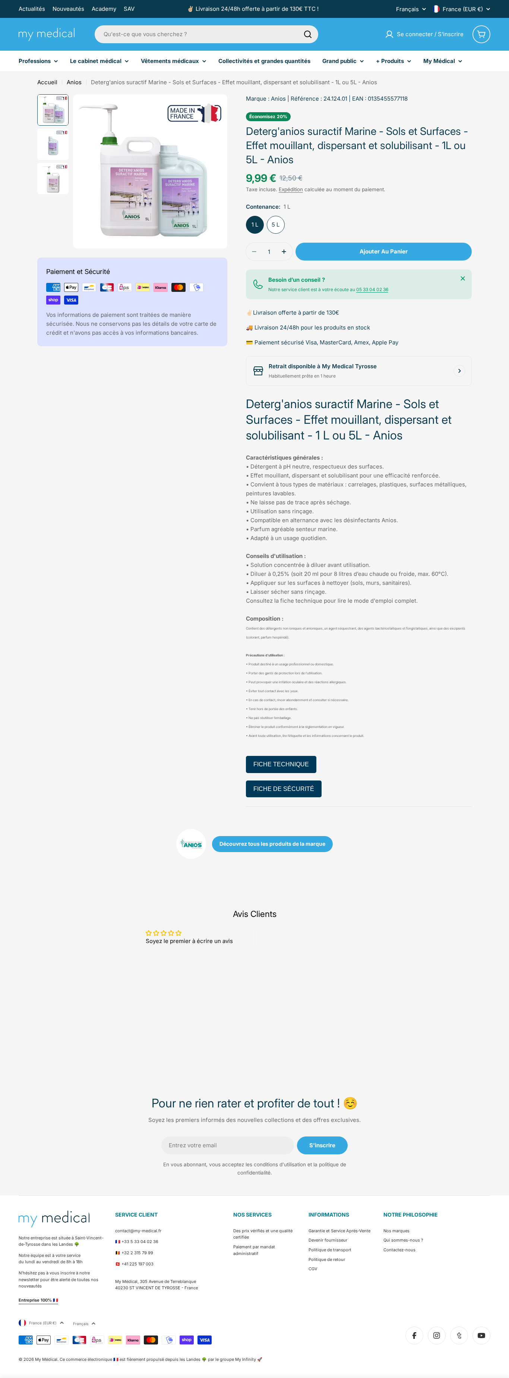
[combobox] (206, 34)
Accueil (47, 82)
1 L (255, 224)
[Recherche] (307, 34)
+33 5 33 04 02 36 (139, 1241)
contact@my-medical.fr (138, 1230)
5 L (275, 224)
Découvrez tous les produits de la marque (272, 844)
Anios (74, 82)
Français (407, 9)
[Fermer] (463, 278)
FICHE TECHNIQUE (281, 764)
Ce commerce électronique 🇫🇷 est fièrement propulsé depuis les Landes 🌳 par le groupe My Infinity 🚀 (161, 1359)
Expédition (291, 189)
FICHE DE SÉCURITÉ (283, 789)
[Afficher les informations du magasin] (459, 371)
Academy (104, 8)
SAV (129, 8)
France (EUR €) (463, 9)
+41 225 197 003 (137, 1264)
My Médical (46, 1359)
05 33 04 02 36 (372, 289)
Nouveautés (68, 8)
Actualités (32, 8)
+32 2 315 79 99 (137, 1252)
